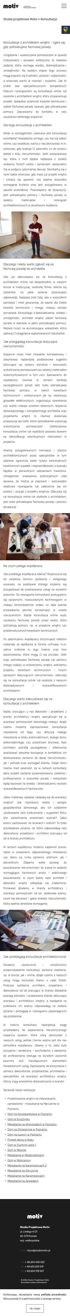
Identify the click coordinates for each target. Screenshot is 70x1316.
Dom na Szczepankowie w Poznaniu (29, 1114)
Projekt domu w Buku (20, 1139)
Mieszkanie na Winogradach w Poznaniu (32, 1124)
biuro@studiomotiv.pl (39, 1250)
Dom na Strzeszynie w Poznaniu (27, 1129)
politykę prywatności (53, 1294)
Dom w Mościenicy (19, 1160)
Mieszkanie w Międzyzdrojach (25, 1155)
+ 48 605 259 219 (34, 1266)
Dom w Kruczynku (18, 1119)
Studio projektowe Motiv (20, 19)
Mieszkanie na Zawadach (22, 1181)
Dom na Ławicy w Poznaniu (24, 1134)
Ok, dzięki (35, 1308)
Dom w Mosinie (16, 1150)
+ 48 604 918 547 (34, 1271)
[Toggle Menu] (64, 6)
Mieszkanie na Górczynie (22, 1170)
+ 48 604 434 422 (35, 1262)
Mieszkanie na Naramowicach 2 (27, 1165)
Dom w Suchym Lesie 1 (21, 1145)
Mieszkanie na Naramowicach (25, 1175)
